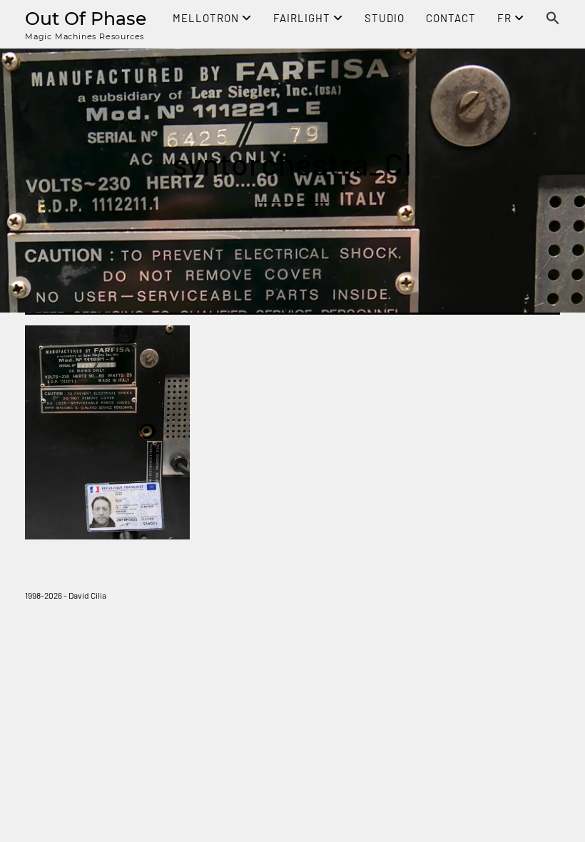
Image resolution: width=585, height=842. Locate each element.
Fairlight (303, 17)
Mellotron (207, 17)
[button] (553, 19)
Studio (385, 17)
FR (505, 17)
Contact (451, 17)
